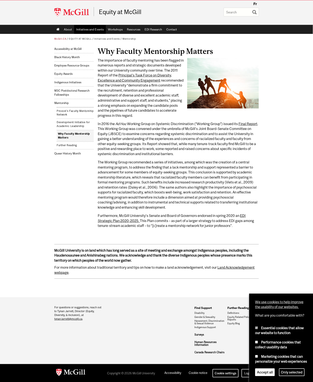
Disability (199, 313)
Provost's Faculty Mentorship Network (75, 113)
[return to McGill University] (71, 373)
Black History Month (67, 57)
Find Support (203, 307)
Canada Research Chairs (209, 352)
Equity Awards (63, 73)
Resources (133, 29)
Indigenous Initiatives (67, 82)
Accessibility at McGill (68, 48)
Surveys (199, 334)
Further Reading (67, 145)
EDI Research (153, 29)
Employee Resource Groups (71, 65)
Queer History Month (67, 153)
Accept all (265, 372)
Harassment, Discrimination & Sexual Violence (209, 322)
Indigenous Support (205, 327)
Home (58, 29)
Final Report (247, 124)
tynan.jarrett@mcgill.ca (68, 318)
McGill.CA (60, 38)
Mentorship (129, 38)
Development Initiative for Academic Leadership (73, 124)
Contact (171, 29)
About (68, 29)
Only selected (292, 372)
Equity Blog (233, 323)
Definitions (233, 313)
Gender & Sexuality (204, 317)
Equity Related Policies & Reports (240, 318)
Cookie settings (225, 373)
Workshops (115, 29)
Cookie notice (198, 373)
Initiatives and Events (90, 29)
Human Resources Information (205, 343)
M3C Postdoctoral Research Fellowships (72, 92)
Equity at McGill (120, 12)
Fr (255, 4)
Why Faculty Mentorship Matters (74, 135)
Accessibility (172, 373)
